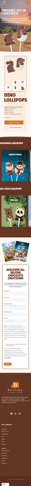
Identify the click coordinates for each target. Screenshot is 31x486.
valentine (4, 463)
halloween (5, 458)
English (4, 484)
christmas (4, 455)
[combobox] (5, 484)
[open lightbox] (15, 67)
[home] (4, 3)
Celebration (5, 434)
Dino (3, 436)
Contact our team (14, 122)
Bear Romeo (5, 431)
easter (3, 461)
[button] (28, 2)
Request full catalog (15, 127)
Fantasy (4, 444)
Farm (3, 441)
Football (4, 453)
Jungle (3, 439)
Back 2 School (5, 450)
